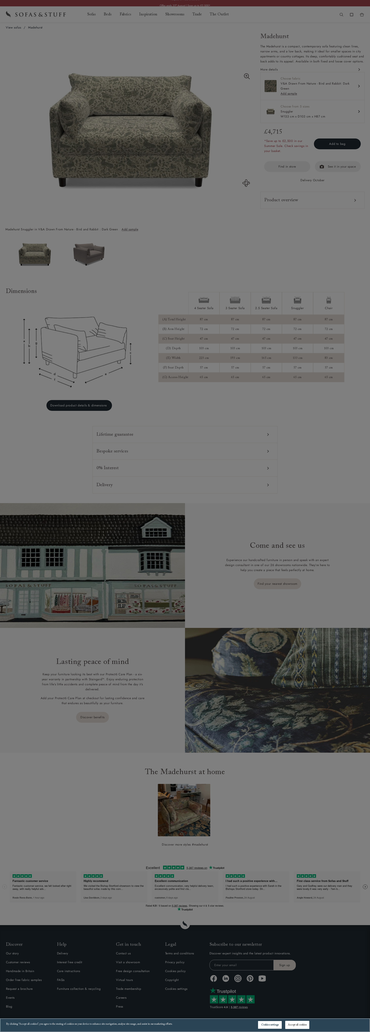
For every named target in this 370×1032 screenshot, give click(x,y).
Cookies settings (270, 1025)
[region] (185, 1025)
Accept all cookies (297, 1025)
